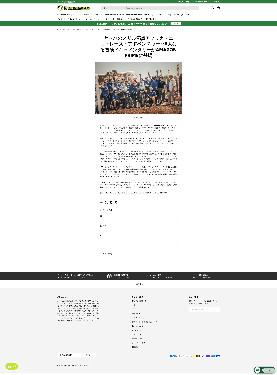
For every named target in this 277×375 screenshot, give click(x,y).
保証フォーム (137, 318)
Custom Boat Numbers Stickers (137, 15)
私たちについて (137, 326)
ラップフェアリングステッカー (179, 15)
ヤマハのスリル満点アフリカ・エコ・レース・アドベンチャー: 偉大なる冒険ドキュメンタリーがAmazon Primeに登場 (100, 29)
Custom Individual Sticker (114, 15)
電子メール (103, 226)
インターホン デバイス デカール (69, 19)
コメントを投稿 (107, 254)
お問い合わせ (137, 330)
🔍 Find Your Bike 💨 (64, 15)
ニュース (65, 29)
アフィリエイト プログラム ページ (144, 322)
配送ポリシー (137, 339)
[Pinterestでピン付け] (116, 202)
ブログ (180, 2)
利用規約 (135, 347)
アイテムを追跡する (134, 19)
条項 (187, 2)
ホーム (59, 29)
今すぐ (70, 2)
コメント (102, 236)
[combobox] (150, 8)
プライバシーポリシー (140, 343)
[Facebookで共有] (111, 202)
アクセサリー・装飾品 (114, 19)
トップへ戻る (138, 284)
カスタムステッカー (93, 19)
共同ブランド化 (150, 19)
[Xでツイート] (106, 202)
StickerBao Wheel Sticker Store (69, 365)
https (107, 193)
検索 (133, 305)
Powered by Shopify (84, 365)
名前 (101, 216)
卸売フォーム (137, 313)
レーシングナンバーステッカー (88, 15)
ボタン (175, 23)
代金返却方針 (137, 334)
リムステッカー (157, 15)
